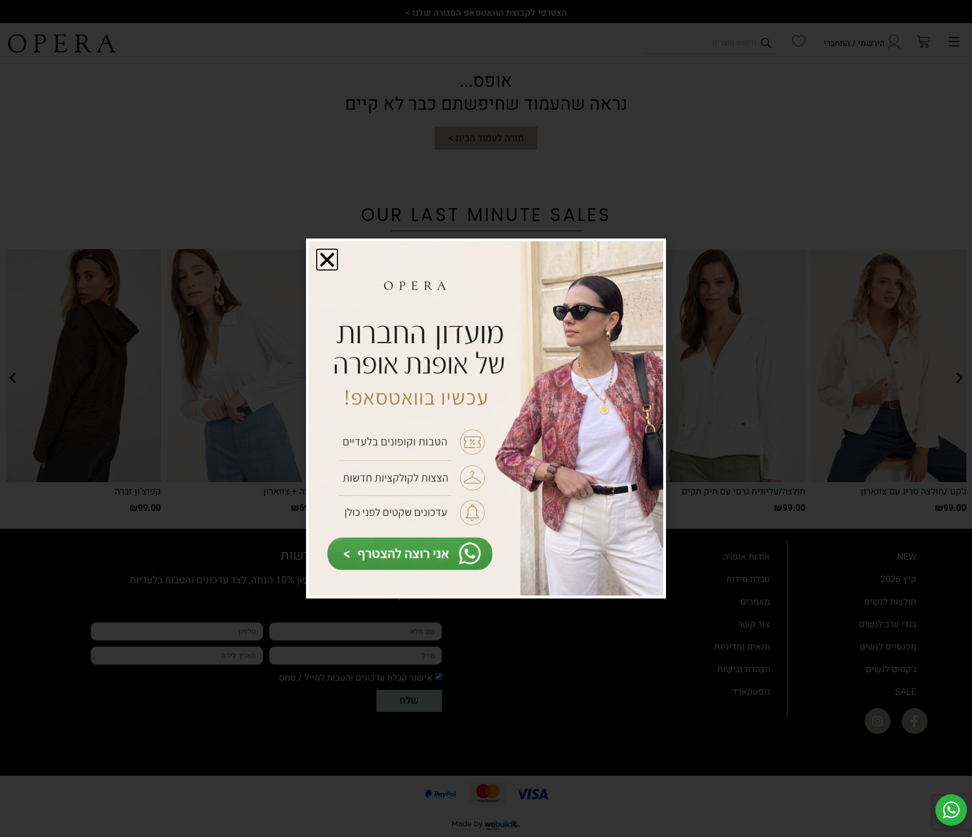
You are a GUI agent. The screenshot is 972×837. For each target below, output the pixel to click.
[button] (327, 259)
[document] (486, 418)
